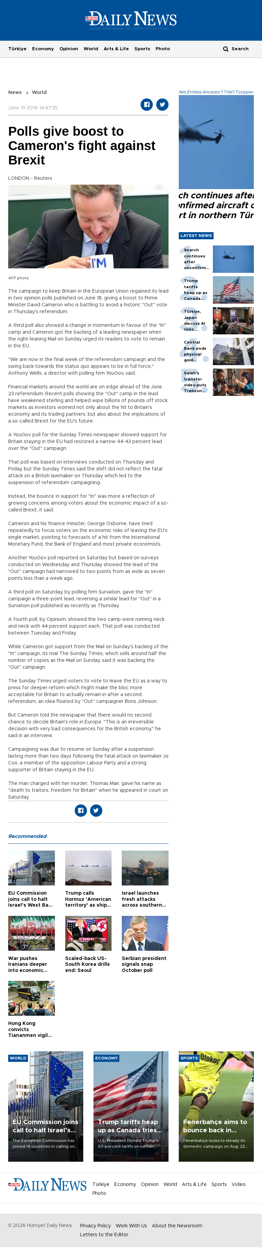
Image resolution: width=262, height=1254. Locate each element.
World (91, 48)
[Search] (226, 49)
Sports (142, 48)
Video (239, 1184)
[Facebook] (147, 104)
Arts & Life (116, 48)
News (15, 92)
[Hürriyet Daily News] (131, 20)
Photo (163, 48)
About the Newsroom (177, 1226)
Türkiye (17, 48)
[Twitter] (162, 104)
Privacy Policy (95, 1226)
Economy (43, 48)
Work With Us (131, 1226)
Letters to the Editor (104, 1234)
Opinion (68, 48)
